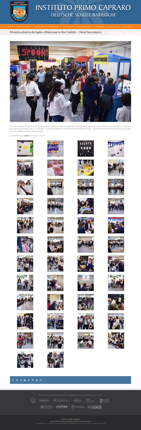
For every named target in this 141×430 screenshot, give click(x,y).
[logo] (70, 2)
